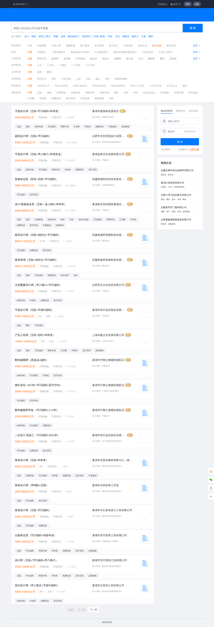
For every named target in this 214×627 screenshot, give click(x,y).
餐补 (116, 92)
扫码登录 (193, 110)
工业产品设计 (165, 52)
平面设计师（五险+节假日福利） (34, 310)
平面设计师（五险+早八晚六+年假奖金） (39, 154)
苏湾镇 (67, 58)
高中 (53, 78)
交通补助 (75, 92)
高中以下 (41, 78)
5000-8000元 (118, 85)
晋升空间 (70, 98)
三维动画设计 (58, 52)
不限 (29, 45)
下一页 (93, 609)
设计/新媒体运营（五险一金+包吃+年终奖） (41, 204)
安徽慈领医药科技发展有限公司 (109, 179)
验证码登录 (167, 110)
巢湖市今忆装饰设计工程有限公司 (112, 510)
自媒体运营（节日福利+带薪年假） (36, 535)
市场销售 (41, 45)
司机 (110, 36)
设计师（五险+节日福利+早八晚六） (36, 560)
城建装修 (70, 45)
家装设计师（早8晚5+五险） (32, 485)
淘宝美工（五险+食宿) (93, 36)
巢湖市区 (41, 58)
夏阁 (162, 58)
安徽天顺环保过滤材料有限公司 (177, 170)
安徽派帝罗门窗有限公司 (174, 207)
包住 (111, 98)
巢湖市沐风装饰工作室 (105, 485)
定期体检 (99, 98)
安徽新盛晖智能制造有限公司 (109, 235)
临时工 (135, 36)
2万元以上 (172, 85)
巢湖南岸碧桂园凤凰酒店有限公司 (109, 204)
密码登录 (180, 110)
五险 (39, 92)
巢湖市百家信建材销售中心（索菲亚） (112, 460)
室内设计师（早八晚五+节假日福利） (37, 585)
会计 (26, 36)
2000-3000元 (80, 85)
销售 (33, 36)
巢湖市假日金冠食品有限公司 (109, 310)
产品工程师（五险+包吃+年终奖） (35, 335)
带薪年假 (179, 92)
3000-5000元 (99, 85)
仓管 (63, 36)
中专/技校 (66, 78)
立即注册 (194, 149)
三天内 (50, 65)
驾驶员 (125, 36)
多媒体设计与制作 (80, 52)
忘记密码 (165, 149)
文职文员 (142, 45)
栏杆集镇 (80, 58)
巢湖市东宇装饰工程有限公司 (109, 535)
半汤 (140, 58)
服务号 (176, 4)
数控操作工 (74, 36)
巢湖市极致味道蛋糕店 (105, 111)
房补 (135, 92)
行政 (143, 36)
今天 (39, 65)
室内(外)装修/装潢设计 (125, 52)
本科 (88, 78)
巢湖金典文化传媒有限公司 (108, 154)
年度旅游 (85, 98)
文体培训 (128, 45)
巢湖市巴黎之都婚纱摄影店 (108, 360)
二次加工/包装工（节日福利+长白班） (37, 435)
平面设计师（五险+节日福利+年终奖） (38, 111)
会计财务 (99, 45)
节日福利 (164, 92)
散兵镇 (129, 58)
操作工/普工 (45, 36)
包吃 (49, 92)
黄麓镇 (117, 58)
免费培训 (56, 98)
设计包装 (157, 45)
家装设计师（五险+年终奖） (31, 460)
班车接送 (193, 92)
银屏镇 (55, 58)
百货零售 (171, 45)
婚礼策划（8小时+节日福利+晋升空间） (38, 385)
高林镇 (173, 58)
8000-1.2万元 (137, 85)
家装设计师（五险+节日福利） (33, 510)
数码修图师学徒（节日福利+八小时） (37, 410)
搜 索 (193, 28)
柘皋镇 (93, 58)
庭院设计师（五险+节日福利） (33, 136)
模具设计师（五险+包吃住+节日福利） (38, 235)
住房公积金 (149, 92)
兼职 (150, 36)
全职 (39, 72)
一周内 (62, 65)
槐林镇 (151, 58)
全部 (29, 58)
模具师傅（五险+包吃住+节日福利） (36, 260)
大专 (78, 78)
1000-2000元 (61, 85)
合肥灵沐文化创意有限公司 (108, 285)
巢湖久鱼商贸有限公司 (172, 182)
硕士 (98, 78)
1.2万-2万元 (155, 85)
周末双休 (90, 92)
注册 (197, 4)
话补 (126, 92)
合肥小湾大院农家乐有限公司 (176, 194)
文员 (117, 36)
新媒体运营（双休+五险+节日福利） (36, 179)
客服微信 (162, 4)
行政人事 (56, 45)
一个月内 (75, 65)
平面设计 (41, 52)
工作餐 (30, 98)
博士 (107, 78)
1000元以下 (43, 85)
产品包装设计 (101, 52)
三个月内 (90, 65)
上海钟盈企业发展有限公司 (108, 335)
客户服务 (85, 45)
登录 (188, 4)
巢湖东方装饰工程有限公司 (108, 585)
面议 (185, 85)
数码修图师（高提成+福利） (31, 360)
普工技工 (113, 45)
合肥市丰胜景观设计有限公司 (109, 136)
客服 (56, 36)
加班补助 (104, 92)
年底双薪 (61, 92)
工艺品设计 (147, 52)
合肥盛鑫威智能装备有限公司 (176, 219)
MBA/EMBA (121, 78)
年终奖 (42, 98)
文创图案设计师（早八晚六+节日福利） (38, 285)
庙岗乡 (105, 58)
